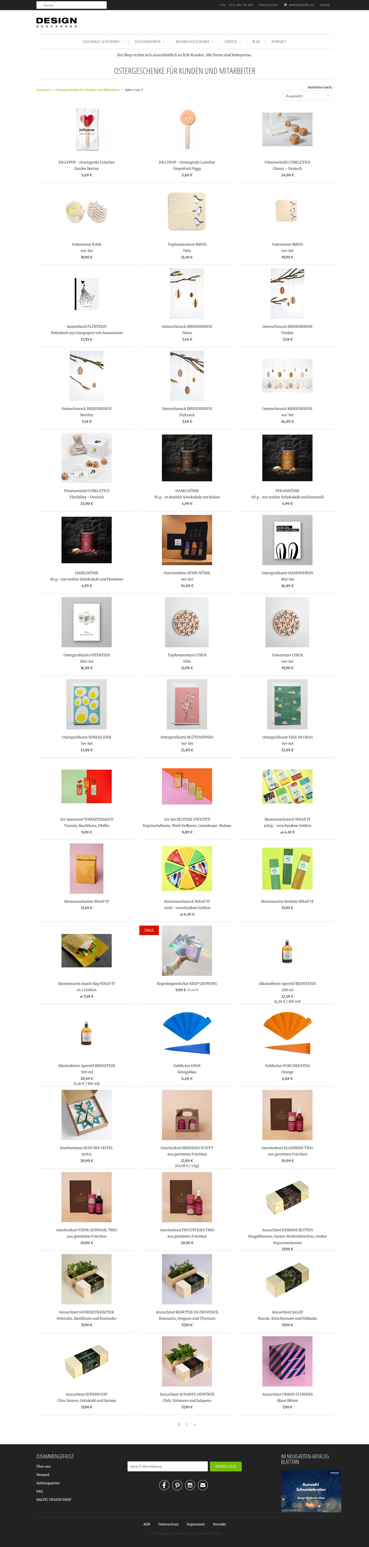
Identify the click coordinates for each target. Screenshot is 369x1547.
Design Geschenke (172, 1533)
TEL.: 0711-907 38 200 (236, 5)
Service (231, 41)
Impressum (196, 1524)
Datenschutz (168, 1524)
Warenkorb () (301, 5)
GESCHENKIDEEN (148, 41)
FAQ (39, 1491)
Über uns (43, 1466)
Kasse (325, 5)
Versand (42, 1475)
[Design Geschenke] (56, 23)
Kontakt (279, 41)
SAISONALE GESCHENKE (101, 41)
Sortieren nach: (320, 87)
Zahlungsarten (48, 1483)
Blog (256, 41)
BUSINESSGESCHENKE (193, 41)
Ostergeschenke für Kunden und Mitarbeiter (184, 70)
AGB (146, 1524)
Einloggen (268, 5)
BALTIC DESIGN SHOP (53, 1500)
